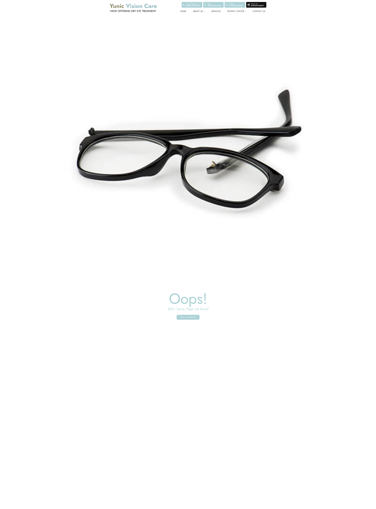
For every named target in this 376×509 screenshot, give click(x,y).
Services (216, 11)
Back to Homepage (188, 317)
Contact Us (259, 11)
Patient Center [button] (235, 11)
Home (183, 11)
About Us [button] (198, 11)
